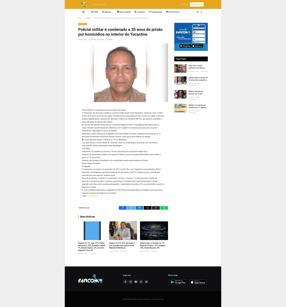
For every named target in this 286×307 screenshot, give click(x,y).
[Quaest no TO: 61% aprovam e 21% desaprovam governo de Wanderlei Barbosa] (123, 230)
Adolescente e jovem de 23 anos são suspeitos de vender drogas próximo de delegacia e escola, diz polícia (198, 79)
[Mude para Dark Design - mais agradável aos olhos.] (201, 12)
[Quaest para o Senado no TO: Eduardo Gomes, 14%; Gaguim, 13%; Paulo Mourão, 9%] (154, 230)
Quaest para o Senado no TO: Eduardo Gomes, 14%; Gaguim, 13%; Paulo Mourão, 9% (152, 245)
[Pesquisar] (198, 12)
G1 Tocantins (92, 196)
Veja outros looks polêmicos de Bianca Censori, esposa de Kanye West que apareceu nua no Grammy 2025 (197, 67)
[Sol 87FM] (85, 4)
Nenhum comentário (97, 39)
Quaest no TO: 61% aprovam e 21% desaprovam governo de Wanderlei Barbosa (122, 245)
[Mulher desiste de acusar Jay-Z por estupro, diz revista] (180, 94)
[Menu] (83, 12)
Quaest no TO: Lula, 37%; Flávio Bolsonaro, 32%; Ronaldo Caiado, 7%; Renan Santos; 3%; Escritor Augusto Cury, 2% (92, 246)
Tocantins (82, 24)
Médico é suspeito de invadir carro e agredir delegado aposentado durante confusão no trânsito (197, 106)
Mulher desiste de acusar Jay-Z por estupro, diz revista (196, 92)
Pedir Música (197, 4)
